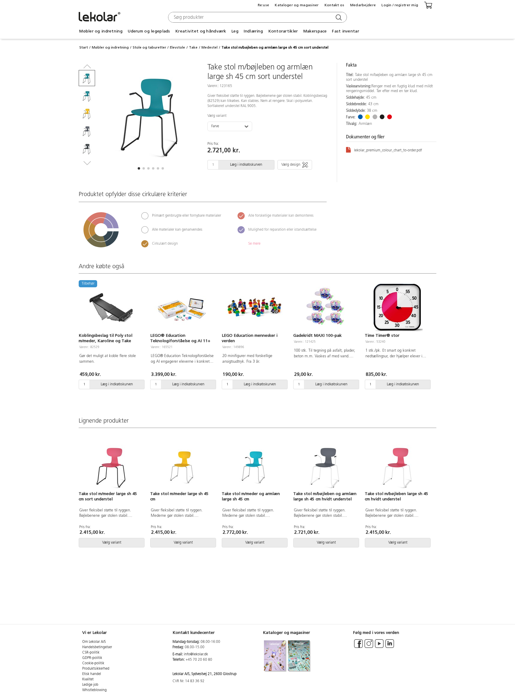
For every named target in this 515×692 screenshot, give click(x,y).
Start (83, 47)
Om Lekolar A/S (94, 642)
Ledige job (90, 685)
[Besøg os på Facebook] (358, 646)
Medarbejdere (363, 5)
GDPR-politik (92, 658)
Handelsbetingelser (97, 647)
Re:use (263, 5)
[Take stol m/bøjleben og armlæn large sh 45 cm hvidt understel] (325, 465)
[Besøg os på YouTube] (379, 646)
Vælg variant (217, 116)
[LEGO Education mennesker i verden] (254, 307)
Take (193, 47)
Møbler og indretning (110, 47)
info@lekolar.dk (196, 654)
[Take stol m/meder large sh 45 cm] (182, 465)
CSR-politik (91, 652)
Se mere (254, 244)
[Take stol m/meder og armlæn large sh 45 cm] (254, 465)
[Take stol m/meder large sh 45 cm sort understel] (111, 465)
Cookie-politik (93, 663)
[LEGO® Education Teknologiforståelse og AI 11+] (182, 307)
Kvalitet (88, 679)
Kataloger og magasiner (297, 5)
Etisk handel (91, 674)
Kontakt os (335, 5)
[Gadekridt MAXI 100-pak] (325, 307)
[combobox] (256, 17)
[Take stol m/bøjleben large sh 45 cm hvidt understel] (397, 465)
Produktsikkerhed (95, 669)
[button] (139, 168)
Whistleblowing (94, 690)
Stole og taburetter (149, 47)
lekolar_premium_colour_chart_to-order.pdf (388, 150)
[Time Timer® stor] (397, 307)
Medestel (209, 47)
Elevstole (177, 47)
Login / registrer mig (399, 5)
